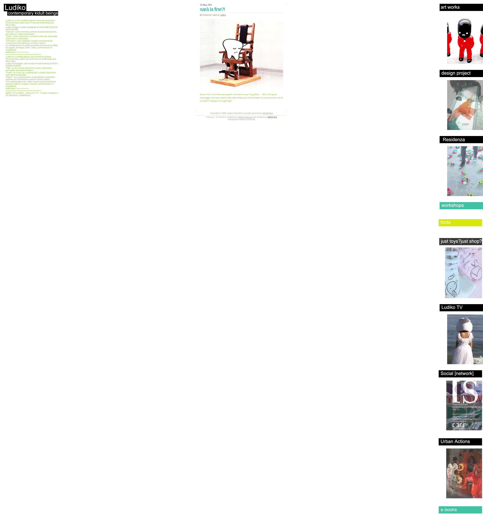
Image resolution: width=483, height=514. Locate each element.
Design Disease (245, 117)
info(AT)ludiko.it (36, 52)
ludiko (223, 15)
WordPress (268, 113)
